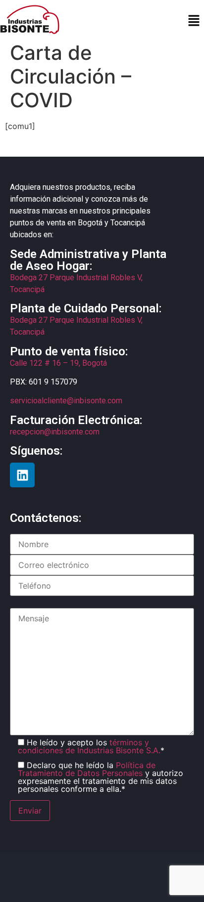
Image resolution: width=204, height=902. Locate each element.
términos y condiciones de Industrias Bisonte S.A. (89, 746)
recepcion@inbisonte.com (55, 431)
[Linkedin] (22, 475)
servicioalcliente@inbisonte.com (66, 400)
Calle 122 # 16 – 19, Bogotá (58, 363)
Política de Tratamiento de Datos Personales (86, 769)
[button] (194, 21)
